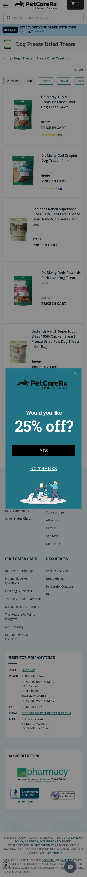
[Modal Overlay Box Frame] (43, 438)
